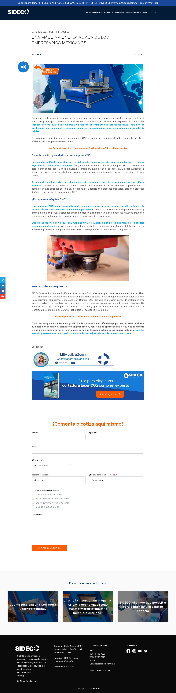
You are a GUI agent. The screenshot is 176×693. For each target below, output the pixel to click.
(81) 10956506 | (103, 2)
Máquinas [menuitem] (96, 13)
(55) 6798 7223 (73, 2)
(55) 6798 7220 (53, 2)
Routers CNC (86, 300)
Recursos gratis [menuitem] (133, 13)
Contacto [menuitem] (152, 13)
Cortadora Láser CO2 (43, 32)
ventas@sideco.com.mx (125, 2)
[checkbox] (87, 500)
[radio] (87, 494)
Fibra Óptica (62, 32)
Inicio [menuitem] (88, 13)
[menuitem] (145, 10)
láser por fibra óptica (65, 306)
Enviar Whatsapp (149, 2)
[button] (23, 66)
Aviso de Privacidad (100, 670)
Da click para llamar (28, 2)
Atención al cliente (28, 681)
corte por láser (136, 293)
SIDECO (37, 55)
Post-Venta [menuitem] (119, 13)
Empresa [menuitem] (108, 13)
